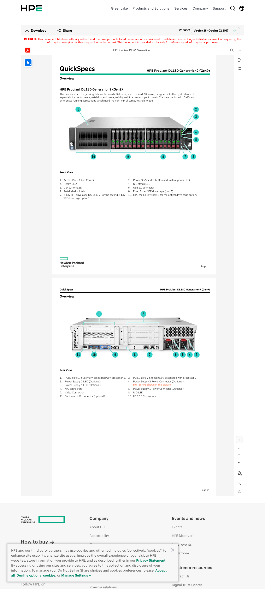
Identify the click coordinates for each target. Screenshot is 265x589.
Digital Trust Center (187, 585)
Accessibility (99, 536)
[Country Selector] (241, 8)
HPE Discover (182, 536)
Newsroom (180, 553)
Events (177, 527)
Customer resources (192, 567)
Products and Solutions (151, 8)
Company (200, 8)
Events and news (188, 518)
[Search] (232, 8)
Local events (182, 544)
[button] (172, 550)
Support (219, 8)
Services (181, 8)
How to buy (34, 542)
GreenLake (119, 8)
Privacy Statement (150, 560)
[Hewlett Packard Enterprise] (31, 8)
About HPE (97, 527)
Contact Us (180, 576)
